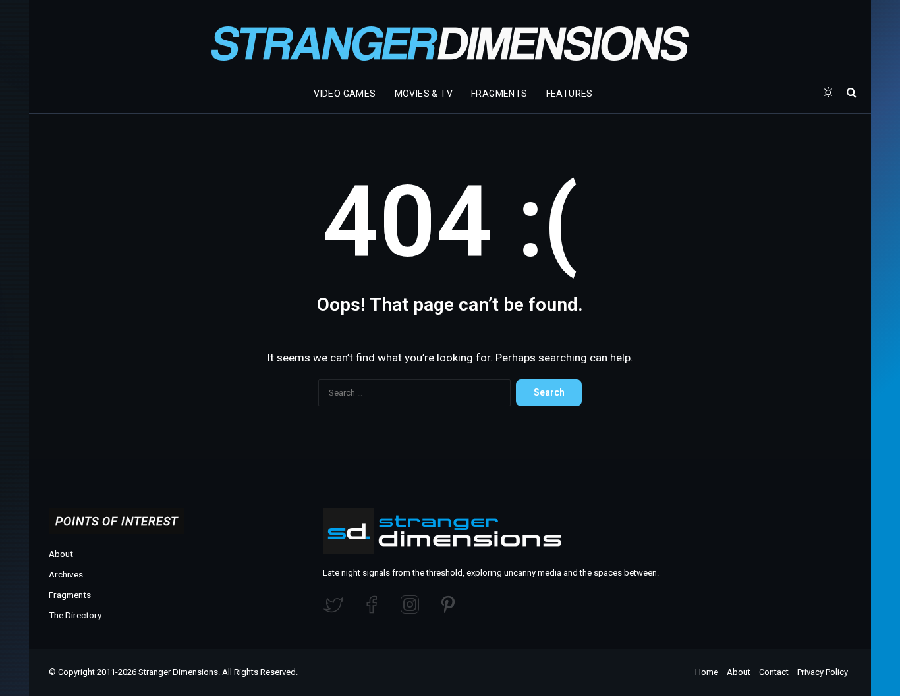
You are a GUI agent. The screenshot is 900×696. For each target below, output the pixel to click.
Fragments (499, 93)
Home (706, 672)
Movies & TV (424, 93)
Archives (66, 574)
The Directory (75, 615)
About (61, 554)
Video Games (345, 93)
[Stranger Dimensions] (450, 43)
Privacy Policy (822, 672)
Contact (774, 672)
